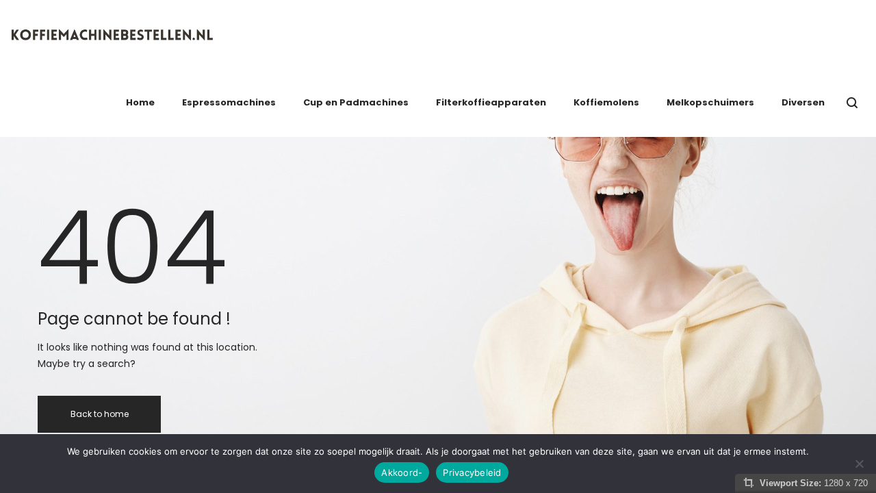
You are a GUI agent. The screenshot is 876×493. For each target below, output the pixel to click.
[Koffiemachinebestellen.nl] (113, 34)
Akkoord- (401, 472)
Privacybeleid (472, 472)
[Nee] (859, 463)
